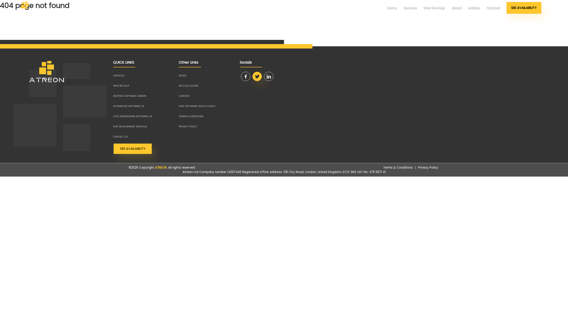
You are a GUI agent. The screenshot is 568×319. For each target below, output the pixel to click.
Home (392, 8)
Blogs (182, 75)
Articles (474, 8)
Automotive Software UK (128, 106)
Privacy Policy (428, 167)
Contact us (120, 136)
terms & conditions (191, 116)
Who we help (434, 8)
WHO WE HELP (121, 86)
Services (410, 8)
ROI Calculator (188, 86)
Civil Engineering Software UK (132, 116)
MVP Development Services (130, 126)
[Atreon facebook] (245, 76)
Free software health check (197, 106)
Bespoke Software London (129, 96)
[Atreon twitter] (257, 76)
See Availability (524, 8)
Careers (184, 96)
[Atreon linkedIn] (268, 76)
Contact (493, 8)
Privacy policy (188, 126)
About (456, 8)
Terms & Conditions (398, 167)
